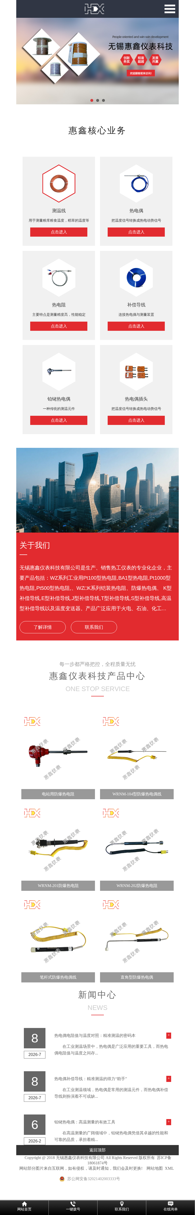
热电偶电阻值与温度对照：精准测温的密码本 (95, 1035)
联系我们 (94, 627)
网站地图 (155, 1168)
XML (169, 1168)
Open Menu (170, 9)
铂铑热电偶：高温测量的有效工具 (84, 1122)
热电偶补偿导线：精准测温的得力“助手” (90, 1079)
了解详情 (43, 627)
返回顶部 (97, 1150)
